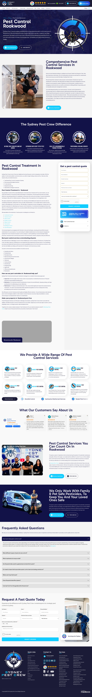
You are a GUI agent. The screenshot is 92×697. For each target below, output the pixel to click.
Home (4, 8)
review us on (16, 426)
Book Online (30, 675)
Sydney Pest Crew (11, 420)
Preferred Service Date (26, 615)
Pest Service (43, 615)
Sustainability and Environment (34, 670)
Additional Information (7, 626)
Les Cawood (54, 416)
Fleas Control (7, 218)
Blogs (38, 8)
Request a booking (74, 206)
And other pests (8, 227)
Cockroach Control (8, 215)
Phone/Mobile (43, 609)
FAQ (35, 8)
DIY (28, 671)
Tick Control (7, 223)
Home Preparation (31, 679)
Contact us (48, 8)
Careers (42, 8)
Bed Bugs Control (8, 225)
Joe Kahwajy (33, 416)
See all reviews (9, 426)
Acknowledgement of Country (33, 668)
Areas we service (30, 8)
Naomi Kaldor (76, 416)
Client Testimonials (31, 662)
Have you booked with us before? (9, 621)
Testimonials (22, 8)
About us (8, 8)
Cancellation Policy (31, 660)
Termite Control (7, 216)
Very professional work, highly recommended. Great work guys (33, 422)
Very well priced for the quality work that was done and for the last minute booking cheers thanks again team (57, 423)
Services (29, 658)
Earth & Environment (31, 663)
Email (22, 609)
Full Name (4, 609)
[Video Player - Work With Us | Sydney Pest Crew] (22, 460)
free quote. (53, 546)
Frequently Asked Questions (33, 665)
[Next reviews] (89, 423)
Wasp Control (7, 222)
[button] (15, 8)
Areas (9, 18)
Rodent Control (7, 220)
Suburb (3, 615)
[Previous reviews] (25, 423)
